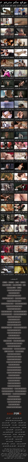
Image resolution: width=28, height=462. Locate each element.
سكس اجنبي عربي (18, 429)
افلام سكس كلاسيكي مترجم (8, 432)
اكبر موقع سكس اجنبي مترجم (14, 324)
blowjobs (11, 282)
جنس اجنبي (13, 443)
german (4, 282)
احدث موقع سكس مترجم (20, 298)
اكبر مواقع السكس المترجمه (14, 316)
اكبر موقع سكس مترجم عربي (14, 330)
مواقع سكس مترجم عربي (20, 391)
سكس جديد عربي (5, 427)
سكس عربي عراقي (9, 441)
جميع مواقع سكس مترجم (19, 340)
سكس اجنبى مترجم (5, 422)
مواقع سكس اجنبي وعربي (14, 380)
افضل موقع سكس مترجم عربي (20, 314)
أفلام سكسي (8, 418)
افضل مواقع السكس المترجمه (14, 308)
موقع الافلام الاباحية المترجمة (14, 407)
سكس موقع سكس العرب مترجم (14, 346)
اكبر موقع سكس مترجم (6, 327)
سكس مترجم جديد (18, 441)
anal (17, 282)
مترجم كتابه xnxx (9, 351)
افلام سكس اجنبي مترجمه (18, 436)
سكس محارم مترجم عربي (15, 427)
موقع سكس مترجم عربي (18, 458)
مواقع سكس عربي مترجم (7, 388)
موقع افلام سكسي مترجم (14, 404)
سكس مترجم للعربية (7, 434)
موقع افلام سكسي (5, 443)
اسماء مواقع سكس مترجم (21, 303)
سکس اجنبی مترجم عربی (19, 348)
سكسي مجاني (13, 422)
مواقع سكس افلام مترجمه (20, 388)
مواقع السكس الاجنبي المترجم (14, 372)
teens (19, 287)
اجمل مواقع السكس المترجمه (14, 290)
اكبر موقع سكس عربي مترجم (20, 327)
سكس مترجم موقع (7, 340)
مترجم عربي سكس (22, 434)
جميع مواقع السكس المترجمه (14, 338)
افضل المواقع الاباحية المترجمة (14, 306)
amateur (23, 282)
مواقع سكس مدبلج (6, 393)
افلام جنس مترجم (18, 439)
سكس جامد (15, 434)
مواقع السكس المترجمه (14, 375)
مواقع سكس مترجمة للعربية (19, 393)
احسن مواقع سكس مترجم (8, 298)
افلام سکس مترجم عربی (6, 314)
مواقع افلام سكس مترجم (14, 364)
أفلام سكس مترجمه (9, 429)
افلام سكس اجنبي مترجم (20, 432)
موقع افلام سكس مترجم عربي (14, 401)
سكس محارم (24, 427)
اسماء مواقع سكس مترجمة (7, 303)
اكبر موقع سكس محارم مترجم (14, 332)
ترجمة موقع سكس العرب (14, 335)
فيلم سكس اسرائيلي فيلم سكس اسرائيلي (14, 420)
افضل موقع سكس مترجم (6, 311)
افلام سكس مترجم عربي (17, 418)
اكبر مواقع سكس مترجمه (14, 319)
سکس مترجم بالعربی (8, 348)
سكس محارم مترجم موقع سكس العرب (14, 343)
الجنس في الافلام (8, 436)
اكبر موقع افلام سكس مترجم (14, 322)
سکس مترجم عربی (19, 351)
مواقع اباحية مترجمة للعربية (14, 356)
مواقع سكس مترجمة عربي (8, 391)
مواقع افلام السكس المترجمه (14, 359)
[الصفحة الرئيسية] (14, 413)
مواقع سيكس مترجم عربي (14, 396)
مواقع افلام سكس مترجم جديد (14, 367)
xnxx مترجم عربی (11, 287)
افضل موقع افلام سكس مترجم (20, 311)
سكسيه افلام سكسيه (22, 422)
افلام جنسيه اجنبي (9, 439)
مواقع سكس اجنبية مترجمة (14, 383)
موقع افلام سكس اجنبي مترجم (14, 399)
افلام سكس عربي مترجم (21, 443)
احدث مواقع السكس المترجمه (14, 295)
